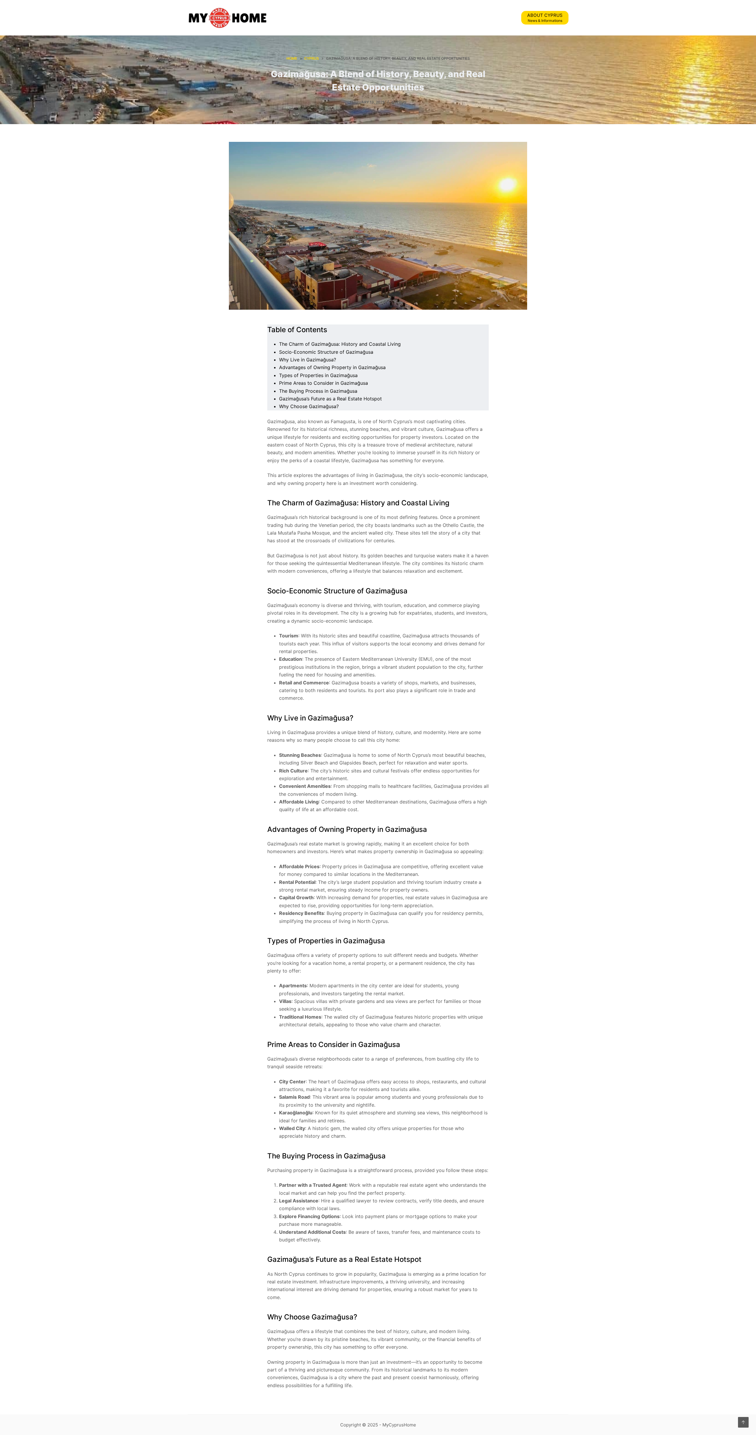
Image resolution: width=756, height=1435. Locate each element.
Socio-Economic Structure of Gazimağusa (326, 352)
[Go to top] (743, 1422)
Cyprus (399, 102)
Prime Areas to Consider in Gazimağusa (323, 383)
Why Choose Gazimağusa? (309, 406)
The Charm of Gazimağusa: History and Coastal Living (340, 344)
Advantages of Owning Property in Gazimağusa (332, 367)
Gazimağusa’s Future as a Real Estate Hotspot (330, 399)
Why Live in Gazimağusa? (307, 360)
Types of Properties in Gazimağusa (318, 375)
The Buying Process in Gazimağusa (318, 391)
